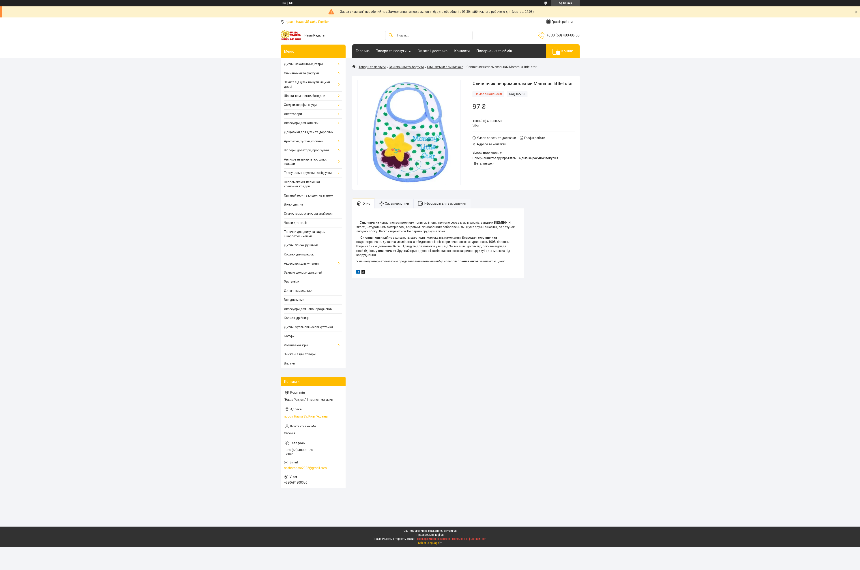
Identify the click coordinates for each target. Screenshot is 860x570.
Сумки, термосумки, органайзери (308, 213)
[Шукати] (391, 35)
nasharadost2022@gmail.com (305, 468)
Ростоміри (291, 281)
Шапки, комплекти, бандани (304, 96)
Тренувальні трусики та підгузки (308, 173)
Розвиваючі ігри (296, 345)
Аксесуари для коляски (301, 123)
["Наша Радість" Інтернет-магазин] (291, 35)
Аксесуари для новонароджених (308, 309)
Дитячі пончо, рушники (301, 245)
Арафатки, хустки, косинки (303, 141)
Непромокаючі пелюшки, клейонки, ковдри (302, 184)
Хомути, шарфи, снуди (300, 105)
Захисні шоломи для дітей (303, 272)
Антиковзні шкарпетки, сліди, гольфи (305, 162)
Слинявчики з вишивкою (445, 67)
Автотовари (293, 114)
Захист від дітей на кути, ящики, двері (307, 84)
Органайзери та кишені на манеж (308, 195)
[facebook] (358, 272)
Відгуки (289, 363)
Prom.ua (451, 530)
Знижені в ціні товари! (300, 354)
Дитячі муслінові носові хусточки (308, 327)
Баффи (289, 336)
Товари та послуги (391, 51)
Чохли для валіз (295, 223)
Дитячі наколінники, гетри (303, 64)
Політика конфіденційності (469, 538)
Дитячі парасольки (298, 290)
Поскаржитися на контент (433, 538)
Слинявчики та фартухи (406, 67)
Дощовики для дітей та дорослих (308, 132)
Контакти (462, 51)
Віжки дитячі (293, 204)
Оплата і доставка (432, 51)
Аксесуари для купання (301, 263)
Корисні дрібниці (296, 318)
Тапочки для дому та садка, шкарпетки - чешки (304, 234)
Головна (363, 51)
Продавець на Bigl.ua (430, 534)
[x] (363, 272)
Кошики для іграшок (299, 254)
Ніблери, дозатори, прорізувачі (306, 150)
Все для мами (294, 300)
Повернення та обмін (494, 51)
